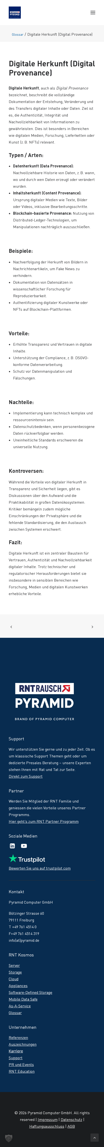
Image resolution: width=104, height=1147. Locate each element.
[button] (93, 12)
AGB (71, 1126)
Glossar (17, 34)
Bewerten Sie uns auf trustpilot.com (40, 868)
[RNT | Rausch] (15, 13)
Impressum (48, 1119)
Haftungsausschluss (46, 1126)
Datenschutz (71, 1119)
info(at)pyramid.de (24, 940)
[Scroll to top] (94, 1136)
